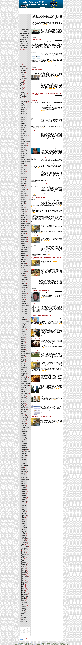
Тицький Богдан (23, 533)
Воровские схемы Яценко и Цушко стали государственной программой (45, 146)
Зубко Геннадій (23, 261)
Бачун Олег (22, 129)
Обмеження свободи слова (24, 94)
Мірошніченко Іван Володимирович (23, 389)
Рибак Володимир (23, 472)
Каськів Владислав (23, 276)
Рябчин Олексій (23, 485)
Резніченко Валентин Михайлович (24, 470)
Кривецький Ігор (23, 322)
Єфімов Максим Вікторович (25, 247)
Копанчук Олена (23, 307)
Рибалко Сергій (23, 474)
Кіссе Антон (22, 286)
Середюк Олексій (23, 495)
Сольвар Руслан (23, 511)
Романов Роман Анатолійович (25, 479)
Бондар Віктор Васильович (25, 144)
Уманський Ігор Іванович (24, 546)
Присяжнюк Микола (24, 456)
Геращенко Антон (23, 183)
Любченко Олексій (23, 359)
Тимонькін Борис (23, 530)
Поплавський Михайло (24, 449)
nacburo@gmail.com (27, 638)
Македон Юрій (23, 365)
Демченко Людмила (24, 220)
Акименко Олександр (24, 106)
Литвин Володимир (24, 346)
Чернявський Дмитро (24, 573)
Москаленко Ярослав (24, 394)
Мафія (21, 91)
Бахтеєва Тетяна (23, 128)
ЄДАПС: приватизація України (24, 85)
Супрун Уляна (23, 520)
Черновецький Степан (24, 572)
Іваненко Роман (23, 263)
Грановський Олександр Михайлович (24, 203)
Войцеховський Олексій (24, 172)
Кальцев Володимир (24, 271)
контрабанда (22, 87)
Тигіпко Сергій (23, 529)
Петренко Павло (23, 436)
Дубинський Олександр (24, 236)
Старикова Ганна (23, 514)
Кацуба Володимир (24, 277)
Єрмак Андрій (23, 245)
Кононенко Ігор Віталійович (25, 305)
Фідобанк (22, 77)
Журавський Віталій (24, 250)
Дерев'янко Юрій (23, 226)
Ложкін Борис (23, 349)
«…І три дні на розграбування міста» (38, 197)
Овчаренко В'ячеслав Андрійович (24, 413)
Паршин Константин (24, 434)
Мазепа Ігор (23, 363)
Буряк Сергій (23, 156)
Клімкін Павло (23, 290)
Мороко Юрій (23, 392)
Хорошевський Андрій (24, 564)
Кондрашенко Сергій (24, 304)
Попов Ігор (22, 450)
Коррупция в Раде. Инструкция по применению (40, 383)
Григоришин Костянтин (24, 204)
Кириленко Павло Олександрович (23, 283)
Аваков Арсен (23, 102)
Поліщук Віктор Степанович (25, 444)
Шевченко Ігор (23, 587)
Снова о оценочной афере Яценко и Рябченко (40, 13)
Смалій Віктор (23, 506)
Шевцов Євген (23, 586)
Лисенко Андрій (23, 345)
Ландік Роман (23, 339)
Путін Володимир (23, 463)
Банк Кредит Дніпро (24, 70)
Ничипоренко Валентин (24, 407)
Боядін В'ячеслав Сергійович (25, 151)
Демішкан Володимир (24, 219)
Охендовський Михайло (24, 424)
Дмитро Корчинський (24, 230)
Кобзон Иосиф (23, 294)
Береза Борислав (23, 131)
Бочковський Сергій (24, 150)
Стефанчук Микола (24, 515)
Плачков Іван (23, 442)
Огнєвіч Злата (23, 414)
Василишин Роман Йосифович (25, 161)
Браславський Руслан (24, 153)
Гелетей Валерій (23, 181)
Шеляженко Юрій (23, 588)
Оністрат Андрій (23, 420)
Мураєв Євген (23, 399)
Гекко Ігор (22, 180)
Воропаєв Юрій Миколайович (25, 174)
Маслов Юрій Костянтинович (25, 372)
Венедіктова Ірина (23, 165)
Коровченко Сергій (23, 310)
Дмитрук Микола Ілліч (24, 231)
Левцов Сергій (23, 342)
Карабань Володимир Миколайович (24, 273)
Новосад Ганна (23, 410)
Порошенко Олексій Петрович (25, 451)
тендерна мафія (22, 619)
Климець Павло (23, 288)
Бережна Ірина (23, 130)
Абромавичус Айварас (24, 101)
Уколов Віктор (23, 545)
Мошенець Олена (23, 396)
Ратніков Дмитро (23, 468)
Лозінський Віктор (23, 350)
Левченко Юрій (23, 343)
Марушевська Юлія (24, 371)
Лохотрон (21, 90)
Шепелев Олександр (24, 589)
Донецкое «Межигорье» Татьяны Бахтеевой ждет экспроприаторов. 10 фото (24, 48)
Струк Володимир (23, 519)
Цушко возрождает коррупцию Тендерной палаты (41, 223)
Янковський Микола (24, 605)
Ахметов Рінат (23, 116)
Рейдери (21, 616)
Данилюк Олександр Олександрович (24, 215)
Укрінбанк (22, 76)
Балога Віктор (23, 122)
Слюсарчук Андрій (23, 505)
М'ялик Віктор (23, 362)
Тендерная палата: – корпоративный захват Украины (41, 416)
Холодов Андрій (23, 562)
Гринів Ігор (22, 206)
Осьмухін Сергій (23, 423)
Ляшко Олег (23, 361)
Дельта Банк (23, 72)
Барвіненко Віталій (23, 125)
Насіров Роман (23, 404)
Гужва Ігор (22, 212)
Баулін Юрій (23, 127)
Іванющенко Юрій (23, 266)
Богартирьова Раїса (24, 138)
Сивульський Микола (24, 497)
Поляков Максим (23, 446)
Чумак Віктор (23, 580)
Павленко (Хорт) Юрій (24, 426)
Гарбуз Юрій (23, 179)
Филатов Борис (23, 556)
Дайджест (21, 83)
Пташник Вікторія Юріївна (24, 462)
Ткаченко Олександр (24, 536)
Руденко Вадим (23, 481)
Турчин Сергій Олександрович (25, 542)
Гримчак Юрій (23, 205)
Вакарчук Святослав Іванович (25, 159)
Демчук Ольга (23, 222)
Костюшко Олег (23, 317)
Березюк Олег (23, 133)
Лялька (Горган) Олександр (25, 360)
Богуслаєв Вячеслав (24, 143)
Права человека (22, 614)
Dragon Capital (22, 65)
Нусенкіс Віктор (23, 411)
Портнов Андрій (23, 453)
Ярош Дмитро (23, 610)
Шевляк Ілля (23, 585)
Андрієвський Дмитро (24, 108)
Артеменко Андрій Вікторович (25, 114)
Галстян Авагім (23, 178)
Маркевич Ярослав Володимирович (24, 369)
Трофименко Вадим (24, 538)
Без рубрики (22, 79)
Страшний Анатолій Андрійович (25, 518)
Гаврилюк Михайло (24, 177)
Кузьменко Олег (23, 327)
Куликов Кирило (23, 329)
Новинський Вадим (24, 409)
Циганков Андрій (23, 565)
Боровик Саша (23, 149)
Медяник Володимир (24, 378)
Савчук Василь (23, 488)
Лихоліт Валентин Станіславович (23, 348)
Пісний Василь (23, 441)
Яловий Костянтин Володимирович (23, 604)
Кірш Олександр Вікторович (25, 285)
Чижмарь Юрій (23, 577)
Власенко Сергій (23, 171)
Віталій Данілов (23, 169)
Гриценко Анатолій (23, 208)
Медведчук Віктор (23, 376)
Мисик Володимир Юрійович (25, 385)
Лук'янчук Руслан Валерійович (25, 353)
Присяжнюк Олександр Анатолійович (24, 457)
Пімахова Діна (23, 439)
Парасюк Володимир (24, 432)
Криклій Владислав (23, 324)
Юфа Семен (23, 600)
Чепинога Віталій (23, 570)
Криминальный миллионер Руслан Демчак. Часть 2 (24, 45)
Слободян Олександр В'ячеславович (24, 504)
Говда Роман (23, 191)
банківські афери (22, 66)
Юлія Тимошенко (23, 598)
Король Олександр (23, 312)
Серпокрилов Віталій (24, 496)
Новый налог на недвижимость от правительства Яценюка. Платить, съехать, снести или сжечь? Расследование (24, 29)
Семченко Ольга (23, 494)
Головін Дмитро (23, 192)
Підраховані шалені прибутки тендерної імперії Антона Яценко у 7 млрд (45, 394)
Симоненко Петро (23, 498)
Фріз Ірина (22, 558)
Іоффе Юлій (23, 269)
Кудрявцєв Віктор (23, 326)
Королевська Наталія (24, 311)
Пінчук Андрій (23, 440)
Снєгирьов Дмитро (23, 508)
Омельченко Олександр (24, 417)
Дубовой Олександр (24, 239)
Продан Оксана (23, 460)
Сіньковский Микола (24, 501)
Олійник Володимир (24, 415)
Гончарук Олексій (23, 196)
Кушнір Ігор (22, 335)
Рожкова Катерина (23, 476)
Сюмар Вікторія (23, 522)
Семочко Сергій (23, 493)
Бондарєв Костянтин (24, 145)
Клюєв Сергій (23, 292)
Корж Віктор (22, 308)
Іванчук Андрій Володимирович (25, 265)
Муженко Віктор (23, 397)
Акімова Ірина (23, 107)
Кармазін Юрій (23, 275)
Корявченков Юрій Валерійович (25, 314)
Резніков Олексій (23, 469)
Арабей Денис (23, 111)
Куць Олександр (23, 334)
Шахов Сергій (23, 584)
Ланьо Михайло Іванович (24, 340)
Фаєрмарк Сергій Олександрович (23, 552)
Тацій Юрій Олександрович (25, 526)
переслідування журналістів (24, 96)
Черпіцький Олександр (24, 576)
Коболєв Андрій (23, 295)
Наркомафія (22, 92)
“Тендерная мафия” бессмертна (37, 350)
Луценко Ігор (23, 355)
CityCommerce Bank (24, 67)
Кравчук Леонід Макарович (25, 321)
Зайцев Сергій (23, 253)
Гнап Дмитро (23, 190)
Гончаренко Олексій (24, 195)
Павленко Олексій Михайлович (25, 427)
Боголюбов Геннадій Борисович (25, 141)
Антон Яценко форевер (36, 39)
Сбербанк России (23, 75)
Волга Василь (23, 173)
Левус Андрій (23, 341)
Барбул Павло (23, 124)
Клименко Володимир (24, 287)
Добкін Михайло (23, 233)
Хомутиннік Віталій (23, 563)
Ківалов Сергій (23, 284)
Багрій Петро (23, 118)
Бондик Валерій (23, 146)
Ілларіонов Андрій (23, 267)
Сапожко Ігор (23, 490)
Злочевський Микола (24, 259)
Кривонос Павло (23, 323)
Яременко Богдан (23, 608)
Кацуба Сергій (23, 278)
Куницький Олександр (24, 330)
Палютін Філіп (23, 430)
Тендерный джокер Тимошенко (37, 338)
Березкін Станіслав (24, 132)
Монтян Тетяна (23, 391)
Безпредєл (21, 80)
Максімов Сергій (23, 366)
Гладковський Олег (24, 189)
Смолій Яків (23, 507)
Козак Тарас (23, 299)
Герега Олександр (23, 184)
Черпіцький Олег (23, 575)
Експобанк (22, 73)
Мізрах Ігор (22, 386)
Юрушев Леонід (23, 599)
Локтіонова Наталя (23, 351)
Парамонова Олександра (24, 431)
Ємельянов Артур (23, 244)
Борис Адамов (23, 148)
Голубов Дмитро (23, 193)
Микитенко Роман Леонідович (25, 383)
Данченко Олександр (24, 216)
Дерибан (21, 84)
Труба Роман (23, 539)
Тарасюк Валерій (23, 524)
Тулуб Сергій (23, 541)
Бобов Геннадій (23, 137)
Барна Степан (23, 126)
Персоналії (21, 97)
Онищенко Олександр (24, 419)
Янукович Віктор (23, 606)
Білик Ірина (22, 134)
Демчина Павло (23, 221)
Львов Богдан (23, 357)
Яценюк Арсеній (23, 612)
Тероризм (21, 620)
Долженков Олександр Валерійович (24, 235)
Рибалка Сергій (23, 473)
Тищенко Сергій (23, 535)
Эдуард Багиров (23, 595)
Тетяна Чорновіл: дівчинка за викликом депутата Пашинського (24, 39)
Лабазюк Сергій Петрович (24, 336)
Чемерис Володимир (24, 569)
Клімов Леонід (23, 291)
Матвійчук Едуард (23, 374)
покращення (22, 613)
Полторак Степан (23, 445)
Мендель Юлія (23, 382)
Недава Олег (23, 405)
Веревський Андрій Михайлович (24, 166)
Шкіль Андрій (23, 591)
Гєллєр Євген (23, 186)
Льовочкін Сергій (23, 358)
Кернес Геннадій (23, 280)
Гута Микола (23, 213)
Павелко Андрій (23, 425)
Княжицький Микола (24, 293)
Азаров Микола (23, 105)
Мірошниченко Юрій (24, 388)
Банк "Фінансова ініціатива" (25, 69)
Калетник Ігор (23, 270)
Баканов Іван (23, 119)
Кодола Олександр (23, 297)
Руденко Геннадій (23, 482)
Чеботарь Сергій (23, 568)
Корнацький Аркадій (24, 309)
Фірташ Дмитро (23, 557)
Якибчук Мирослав (24, 601)
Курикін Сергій (23, 331)
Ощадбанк (22, 74)
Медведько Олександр (24, 377)
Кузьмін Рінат (23, 328)
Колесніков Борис (23, 301)
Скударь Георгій (23, 502)
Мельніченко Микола (24, 381)
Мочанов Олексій (23, 395)
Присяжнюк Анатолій (24, 455)
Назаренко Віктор (23, 402)
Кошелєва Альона (23, 319)
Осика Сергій (23, 421)
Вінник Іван (22, 168)
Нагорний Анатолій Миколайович (23, 400)
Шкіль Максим (23, 592)
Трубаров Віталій (23, 540)
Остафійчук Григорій (24, 422)
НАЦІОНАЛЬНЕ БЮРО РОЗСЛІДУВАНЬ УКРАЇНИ (34, 3)
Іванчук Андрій (23, 264)
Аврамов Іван (23, 103)
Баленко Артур (23, 120)
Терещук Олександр (24, 527)
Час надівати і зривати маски (37, 303)
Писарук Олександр (24, 438)
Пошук (47, 7)
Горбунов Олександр (24, 198)
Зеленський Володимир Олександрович (24, 257)
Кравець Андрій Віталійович (25, 320)
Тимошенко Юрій (23, 531)
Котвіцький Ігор (23, 318)
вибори (21, 81)
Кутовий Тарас (22, 89)
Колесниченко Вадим (24, 300)
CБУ (21, 64)
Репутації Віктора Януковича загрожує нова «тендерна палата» (43, 235)
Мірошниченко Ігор (23, 387)
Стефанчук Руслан (24, 516)
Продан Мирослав (23, 459)
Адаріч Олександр (23, 104)
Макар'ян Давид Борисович (25, 364)
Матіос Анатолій (23, 375)
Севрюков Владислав (24, 492)
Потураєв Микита (23, 454)
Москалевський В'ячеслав (25, 393)
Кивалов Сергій (23, 281)
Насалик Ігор (23, 403)
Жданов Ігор (23, 248)
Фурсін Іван (22, 560)
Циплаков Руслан (23, 566)
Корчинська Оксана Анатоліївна (24, 313)
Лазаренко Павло (23, 338)
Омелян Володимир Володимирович (24, 418)
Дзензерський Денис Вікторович (24, 229)
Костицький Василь (24, 316)
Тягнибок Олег (23, 544)
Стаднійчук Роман (23, 513)
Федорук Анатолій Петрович (25, 554)
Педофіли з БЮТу (22, 95)
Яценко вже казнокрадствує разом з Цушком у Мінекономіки (43, 214)
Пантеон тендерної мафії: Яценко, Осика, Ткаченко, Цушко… (43, 157)
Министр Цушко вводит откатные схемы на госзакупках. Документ (44, 208)
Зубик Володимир (23, 260)
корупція (21, 88)
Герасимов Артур (23, 182)
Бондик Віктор (23, 147)
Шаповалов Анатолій (24, 582)
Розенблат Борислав (24, 477)
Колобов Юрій (23, 302)
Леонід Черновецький (24, 344)
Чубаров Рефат (23, 579)
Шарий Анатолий (23, 583)
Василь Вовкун (23, 162)
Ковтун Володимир (23, 296)
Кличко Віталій (23, 289)
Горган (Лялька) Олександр (25, 199)
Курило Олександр (23, 332)
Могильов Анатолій (24, 390)
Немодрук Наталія (23, 406)
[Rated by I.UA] (33, 643)
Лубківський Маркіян (24, 352)
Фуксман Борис (23, 559)
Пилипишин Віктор (23, 437)
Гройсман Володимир (24, 210)
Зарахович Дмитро (24, 254)
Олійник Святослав (24, 416)
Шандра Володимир (24, 581)
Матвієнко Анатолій (24, 373)
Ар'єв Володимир (23, 110)
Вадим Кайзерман (23, 158)
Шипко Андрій (23, 590)
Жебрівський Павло (24, 249)
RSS (28, 7)
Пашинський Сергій (24, 435)
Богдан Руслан (23, 140)
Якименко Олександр (24, 602)
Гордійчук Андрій (23, 201)
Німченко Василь (23, 408)
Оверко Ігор (23, 412)
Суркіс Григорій (23, 521)
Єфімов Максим (23, 246)
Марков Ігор (23, 370)
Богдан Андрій (23, 139)
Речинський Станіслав (24, 471)
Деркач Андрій (23, 227)
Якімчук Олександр (24, 603)
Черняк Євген (23, 574)
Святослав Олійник (24, 491)
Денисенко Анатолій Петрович (25, 223)
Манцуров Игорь (23, 368)
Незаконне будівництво (23, 93)
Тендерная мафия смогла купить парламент (40, 244)
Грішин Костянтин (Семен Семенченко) (24, 209)
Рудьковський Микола (24, 484)
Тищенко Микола (23, 534)
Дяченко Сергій (23, 243)
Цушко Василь (23, 567)
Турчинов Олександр (24, 543)
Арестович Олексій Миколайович (24, 113)
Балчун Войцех (23, 123)
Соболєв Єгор (23, 509)
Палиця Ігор (23, 429)
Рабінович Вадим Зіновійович (25, 465)
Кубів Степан (23, 325)
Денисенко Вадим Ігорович (25, 225)
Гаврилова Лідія (23, 176)
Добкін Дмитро (23, 232)
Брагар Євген (23, 152)
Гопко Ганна (23, 197)
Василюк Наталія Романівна (25, 164)
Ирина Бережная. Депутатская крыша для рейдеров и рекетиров (24, 34)
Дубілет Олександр (24, 237)
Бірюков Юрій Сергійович (24, 135)
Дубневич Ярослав (24, 238)
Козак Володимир (23, 298)
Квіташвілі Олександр (24, 279)
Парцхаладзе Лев (23, 433)
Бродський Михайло (24, 154)
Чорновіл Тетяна (23, 578)
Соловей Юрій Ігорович (24, 510)
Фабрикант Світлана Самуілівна (25, 549)
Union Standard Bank (24, 68)
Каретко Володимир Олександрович (24, 274)
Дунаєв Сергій (23, 240)
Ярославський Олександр (25, 609)
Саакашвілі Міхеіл (23, 486)
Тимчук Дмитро (23, 532)
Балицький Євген (23, 121)
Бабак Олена (23, 117)
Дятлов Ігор (22, 242)
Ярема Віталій (23, 607)
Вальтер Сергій (23, 160)
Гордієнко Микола (23, 200)
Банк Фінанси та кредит (24, 71)
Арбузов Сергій (23, 112)
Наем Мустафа (23, 401)
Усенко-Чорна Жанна (24, 548)
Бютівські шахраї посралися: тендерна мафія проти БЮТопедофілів (45, 267)
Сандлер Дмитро (23, 489)
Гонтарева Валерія (23, 194)
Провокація (21, 615)
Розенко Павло (23, 478)
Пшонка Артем (23, 464)
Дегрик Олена (23, 217)
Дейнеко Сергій (23, 218)
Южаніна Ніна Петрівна (24, 596)
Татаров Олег (23, 525)
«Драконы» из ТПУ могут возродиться (39, 360)
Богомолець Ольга (23, 142)
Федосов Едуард (23, 555)
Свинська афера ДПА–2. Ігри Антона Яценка (40, 290)
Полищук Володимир (24, 443)
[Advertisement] (41, 10)
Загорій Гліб (22, 252)
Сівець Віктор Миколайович (25, 500)
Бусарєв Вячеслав (23, 157)
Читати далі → (45, 24)
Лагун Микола (23, 337)
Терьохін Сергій (23, 528)
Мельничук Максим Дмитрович (25, 379)
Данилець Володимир (24, 214)
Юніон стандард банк (24, 78)
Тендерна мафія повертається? (37, 69)
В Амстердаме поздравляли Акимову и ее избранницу (24, 35)
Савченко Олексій (23, 487)
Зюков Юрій (23, 262)
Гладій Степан (23, 187)
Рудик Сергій (23, 483)
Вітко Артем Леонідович (24, 170)
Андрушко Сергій (23, 109)
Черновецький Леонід (24, 571)
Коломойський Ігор (23, 303)
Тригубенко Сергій (23, 537)
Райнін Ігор (22, 467)
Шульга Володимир (24, 594)
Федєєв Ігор (23, 553)
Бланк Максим (23, 136)
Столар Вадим (23, 517)
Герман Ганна (23, 185)
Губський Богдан (23, 211)
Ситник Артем (23, 499)
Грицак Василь (23, 207)
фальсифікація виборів (23, 621)
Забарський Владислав (24, 251)
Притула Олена (23, 458)
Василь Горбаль (23, 163)
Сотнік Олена (23, 512)
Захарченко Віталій (24, 255)
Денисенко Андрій (23, 224)
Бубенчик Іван (23, 155)
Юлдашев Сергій (23, 597)
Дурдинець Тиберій (24, 241)
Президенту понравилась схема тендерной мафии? (41, 315)
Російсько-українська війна (24, 617)
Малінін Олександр (24, 367)
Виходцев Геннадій (23, 167)
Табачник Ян (23, 523)
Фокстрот (21, 622)
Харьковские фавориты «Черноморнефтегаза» (40, 51)
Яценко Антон (23, 611)
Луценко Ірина (23, 356)
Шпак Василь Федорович (24, 593)
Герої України (22, 82)
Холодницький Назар (24, 561)
